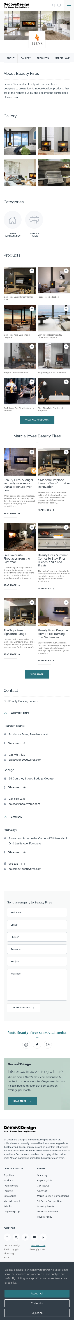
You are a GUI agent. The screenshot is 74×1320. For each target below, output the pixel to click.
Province (15, 949)
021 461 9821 (17, 754)
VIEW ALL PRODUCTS (37, 420)
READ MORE (22, 1101)
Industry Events (45, 1206)
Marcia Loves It (12, 1201)
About (10, 58)
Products (43, 58)
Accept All (37, 1293)
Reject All (37, 1313)
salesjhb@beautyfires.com (25, 869)
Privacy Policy (44, 1216)
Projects (8, 1190)
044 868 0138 (17, 798)
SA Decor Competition (49, 1201)
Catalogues (10, 1196)
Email (14, 924)
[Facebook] (7, 1237)
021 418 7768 (38, 1245)
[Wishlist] (59, 5)
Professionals (11, 1185)
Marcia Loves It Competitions (53, 1196)
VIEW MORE (37, 674)
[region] (37, 1291)
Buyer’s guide (44, 1180)
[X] (16, 1237)
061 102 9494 (16, 863)
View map (17, 743)
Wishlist (8, 1206)
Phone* (15, 937)
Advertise (42, 1190)
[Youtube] (34, 1237)
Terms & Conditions (47, 1211)
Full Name (17, 912)
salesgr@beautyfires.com (24, 804)
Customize (37, 1303)
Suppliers (9, 1175)
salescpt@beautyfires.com (25, 759)
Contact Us (43, 1185)
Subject (15, 961)
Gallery (26, 58)
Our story (42, 1175)
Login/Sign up (12, 1211)
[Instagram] (25, 1237)
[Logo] (27, 5)
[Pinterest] (43, 1237)
